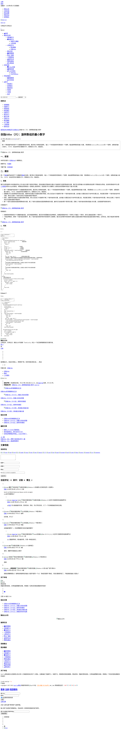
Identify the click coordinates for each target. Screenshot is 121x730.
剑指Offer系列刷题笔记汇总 (9, 391)
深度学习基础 (14, 41)
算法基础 (13, 47)
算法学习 (6, 114)
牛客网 (9, 164)
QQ (2, 472)
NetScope (13, 72)
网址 (2, 469)
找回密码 (13, 689)
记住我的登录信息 (7, 697)
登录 (2, 3)
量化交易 (10, 51)
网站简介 (10, 84)
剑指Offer (13, 49)
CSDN (9, 92)
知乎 (8, 94)
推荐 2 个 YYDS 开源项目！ (12, 429)
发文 (9, 505)
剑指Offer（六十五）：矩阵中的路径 (11, 404)
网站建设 (6, 110)
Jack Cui (3, 22)
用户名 (3, 693)
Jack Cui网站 (17, 685)
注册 (2, 1)
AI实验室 (13, 43)
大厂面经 (6, 122)
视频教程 (6, 104)
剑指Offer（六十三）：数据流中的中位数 (15, 611)
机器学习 (6, 106)
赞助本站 (6, 15)
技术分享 (6, 129)
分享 (2, 348)
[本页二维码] (5, 728)
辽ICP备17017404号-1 (43, 685)
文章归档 (6, 11)
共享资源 (10, 167)
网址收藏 (6, 13)
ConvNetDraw (14, 74)
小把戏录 (6, 124)
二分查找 (3, 186)
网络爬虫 (6, 108)
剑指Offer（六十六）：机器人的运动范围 (12, 398)
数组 (6, 175)
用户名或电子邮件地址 (7, 711)
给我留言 (6, 17)
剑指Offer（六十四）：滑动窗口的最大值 (12, 411)
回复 (5, 489)
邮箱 (2, 466)
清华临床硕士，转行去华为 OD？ (13, 431)
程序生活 (6, 126)
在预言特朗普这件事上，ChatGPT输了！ (15, 433)
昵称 (2, 463)
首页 (2, 129)
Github (9, 91)
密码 (2, 695)
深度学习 (6, 112)
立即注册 (3, 701)
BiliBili (9, 89)
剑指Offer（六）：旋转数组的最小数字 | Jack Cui (25, 385)
